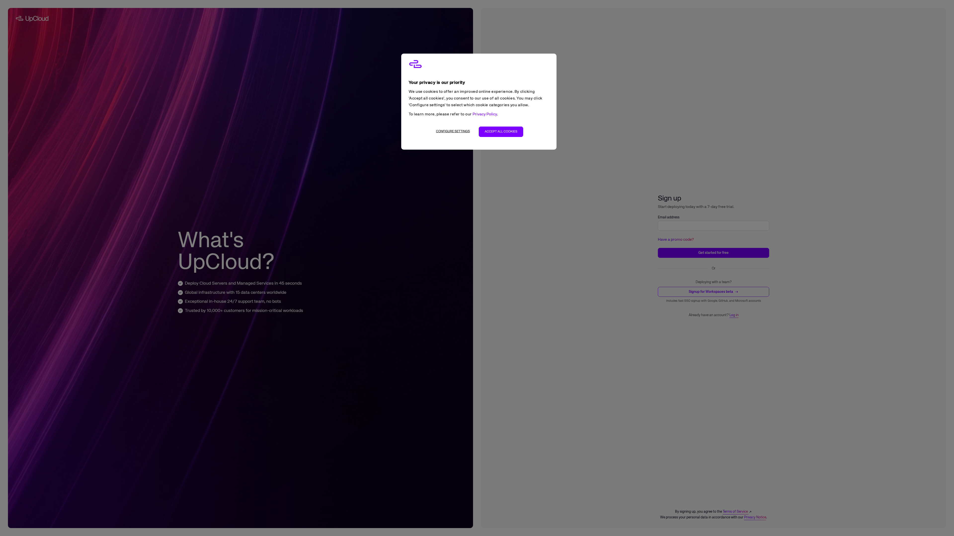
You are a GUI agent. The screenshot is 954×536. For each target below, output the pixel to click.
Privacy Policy (485, 114)
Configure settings (453, 131)
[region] (478, 102)
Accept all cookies (501, 131)
